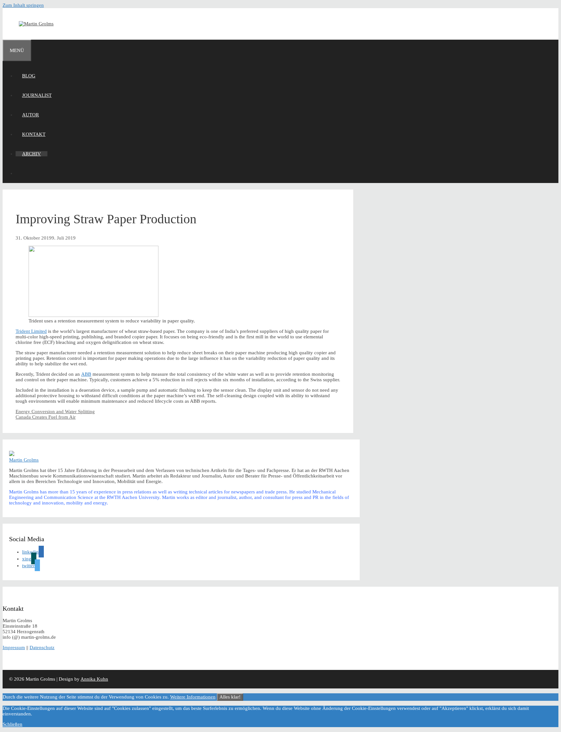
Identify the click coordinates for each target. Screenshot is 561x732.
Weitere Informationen (193, 696)
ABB (86, 374)
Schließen (12, 724)
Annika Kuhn (94, 679)
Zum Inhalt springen (23, 5)
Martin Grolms (24, 460)
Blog (28, 75)
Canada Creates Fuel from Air (46, 417)
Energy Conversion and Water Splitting (55, 411)
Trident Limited (31, 331)
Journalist (37, 95)
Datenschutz (42, 647)
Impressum (14, 647)
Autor (30, 114)
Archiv (31, 153)
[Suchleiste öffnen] (22, 173)
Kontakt (33, 134)
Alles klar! (230, 696)
